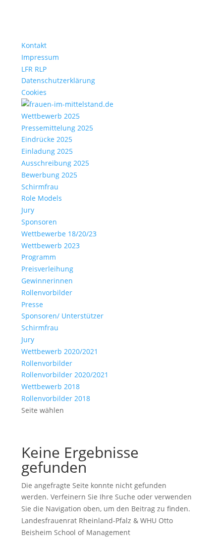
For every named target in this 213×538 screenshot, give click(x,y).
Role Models (41, 198)
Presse (32, 304)
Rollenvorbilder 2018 (55, 398)
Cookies (34, 92)
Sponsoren (39, 221)
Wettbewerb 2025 (50, 116)
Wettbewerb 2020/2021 (59, 351)
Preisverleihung (47, 268)
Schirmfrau (39, 186)
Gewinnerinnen (47, 280)
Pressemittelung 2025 (57, 128)
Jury (27, 210)
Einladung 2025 (47, 151)
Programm (38, 257)
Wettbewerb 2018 (50, 386)
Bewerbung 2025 (49, 174)
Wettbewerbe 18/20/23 (59, 233)
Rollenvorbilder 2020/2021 (64, 374)
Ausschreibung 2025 (55, 163)
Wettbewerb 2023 (50, 245)
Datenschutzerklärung (58, 80)
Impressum (40, 57)
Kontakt (34, 45)
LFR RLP (34, 69)
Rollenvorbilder (46, 292)
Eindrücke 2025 (46, 139)
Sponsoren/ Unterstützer (62, 315)
